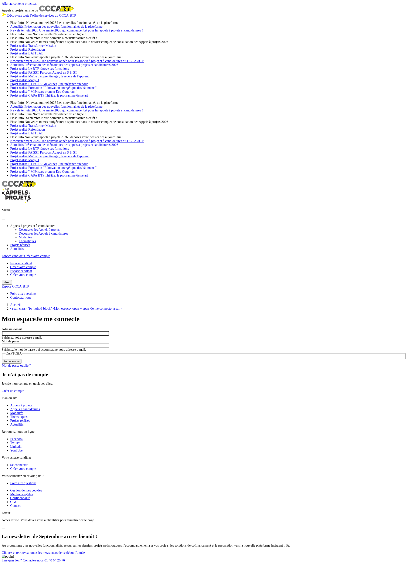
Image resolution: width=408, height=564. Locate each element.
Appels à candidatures (25, 409)
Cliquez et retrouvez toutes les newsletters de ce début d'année (43, 552)
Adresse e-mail (12, 329)
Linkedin (16, 446)
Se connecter (18, 465)
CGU (14, 502)
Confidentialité (20, 498)
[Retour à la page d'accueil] (16, 202)
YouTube (16, 450)
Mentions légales (21, 494)
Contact (15, 505)
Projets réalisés (20, 245)
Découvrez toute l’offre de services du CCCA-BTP (41, 15)
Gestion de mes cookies (26, 490)
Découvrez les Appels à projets (39, 229)
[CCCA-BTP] (19, 185)
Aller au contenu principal (19, 3)
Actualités (17, 249)
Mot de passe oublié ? (16, 365)
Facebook (16, 439)
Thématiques (27, 241)
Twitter (15, 442)
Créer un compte (13, 391)
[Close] (3, 219)
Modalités (25, 237)
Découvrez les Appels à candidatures (43, 233)
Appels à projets (21, 405)
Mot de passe (10, 341)
